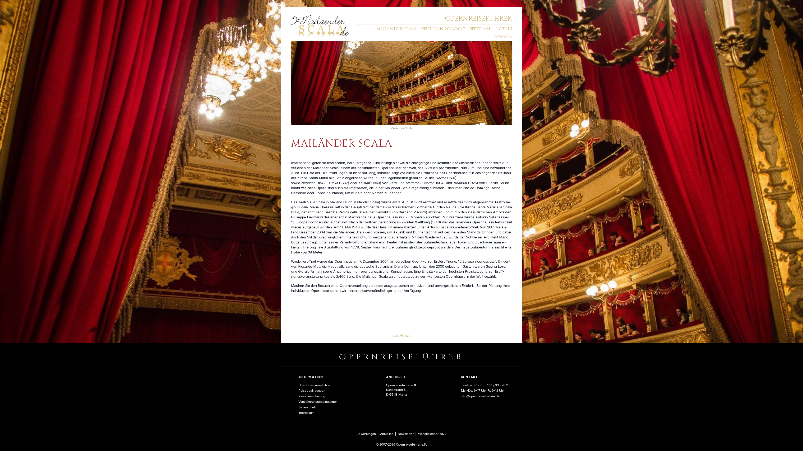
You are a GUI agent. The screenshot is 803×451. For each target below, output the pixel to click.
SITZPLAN (480, 29)
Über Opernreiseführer (314, 385)
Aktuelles (386, 434)
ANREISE (503, 36)
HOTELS (503, 29)
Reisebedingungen (311, 391)
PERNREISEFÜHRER (478, 19)
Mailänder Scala (402, 128)
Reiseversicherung (311, 396)
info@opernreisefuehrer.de (480, 396)
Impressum (306, 413)
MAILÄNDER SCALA (396, 29)
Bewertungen (366, 434)
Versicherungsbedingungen (318, 402)
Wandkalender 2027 (432, 434)
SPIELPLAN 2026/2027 (443, 29)
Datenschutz (307, 407)
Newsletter (406, 434)
